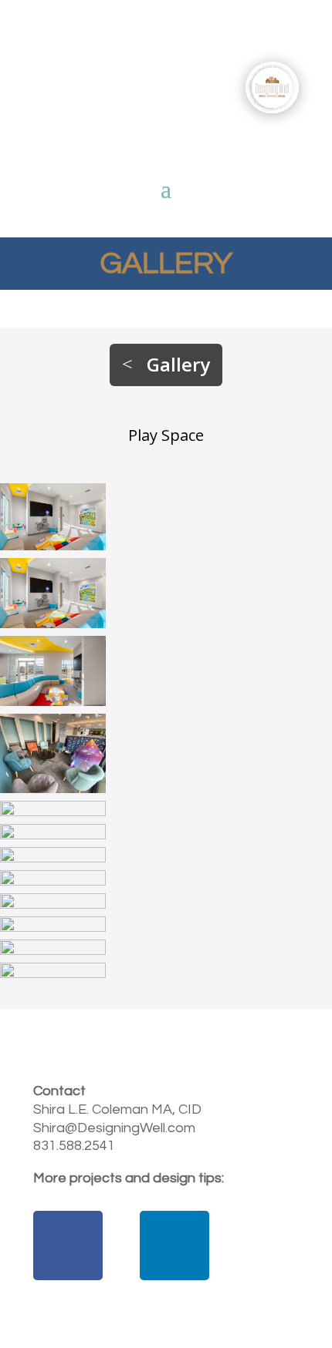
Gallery (178, 364)
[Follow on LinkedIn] (174, 1245)
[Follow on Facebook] (68, 1245)
